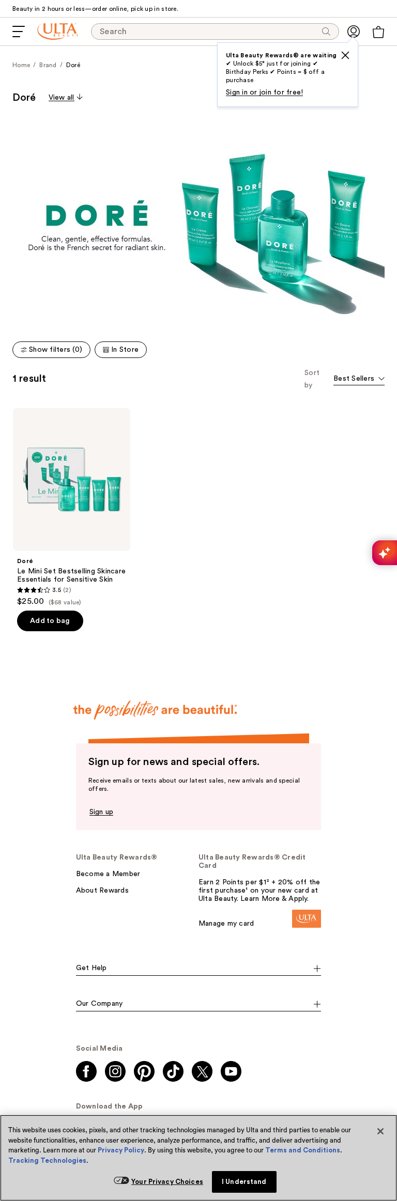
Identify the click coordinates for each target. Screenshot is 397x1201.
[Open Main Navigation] (18, 31)
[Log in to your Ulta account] (353, 31)
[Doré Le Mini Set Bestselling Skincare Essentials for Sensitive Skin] (71, 507)
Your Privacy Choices (167, 1181)
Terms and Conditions (302, 1150)
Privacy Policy (121, 1150)
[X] (345, 55)
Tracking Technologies (47, 1160)
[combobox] (359, 379)
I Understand (244, 1181)
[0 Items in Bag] (378, 32)
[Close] (380, 1131)
